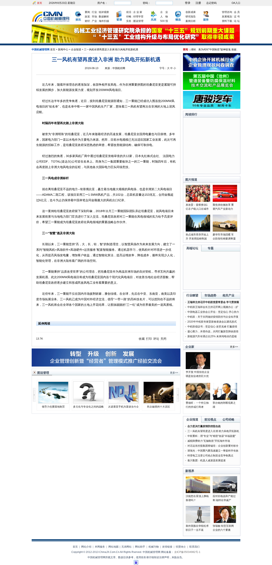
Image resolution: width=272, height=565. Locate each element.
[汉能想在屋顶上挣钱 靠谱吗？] (198, 492)
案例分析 (191, 21)
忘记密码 (211, 2)
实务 (128, 21)
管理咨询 (227, 12)
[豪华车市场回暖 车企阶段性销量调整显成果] (225, 230)
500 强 (164, 21)
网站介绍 (86, 546)
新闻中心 (63, 49)
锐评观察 (104, 12)
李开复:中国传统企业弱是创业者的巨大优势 (197, 376)
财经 (87, 21)
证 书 (237, 16)
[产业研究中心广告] (106, 365)
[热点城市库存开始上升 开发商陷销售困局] (198, 230)
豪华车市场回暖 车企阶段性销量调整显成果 (224, 238)
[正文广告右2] (211, 89)
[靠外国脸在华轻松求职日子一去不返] (198, 522)
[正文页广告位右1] (211, 70)
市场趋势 (210, 295)
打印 (149, 338)
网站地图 (113, 546)
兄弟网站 (126, 546)
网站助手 (140, 546)
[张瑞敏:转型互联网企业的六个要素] (225, 522)
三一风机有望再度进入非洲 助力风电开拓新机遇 (111, 49)
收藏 (142, 338)
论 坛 (237, 21)
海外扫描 (104, 21)
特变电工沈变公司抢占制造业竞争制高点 (210, 455)
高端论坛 (192, 248)
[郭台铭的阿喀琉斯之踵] (225, 399)
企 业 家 (137, 12)
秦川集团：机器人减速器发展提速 (206, 460)
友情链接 (167, 546)
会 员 (237, 12)
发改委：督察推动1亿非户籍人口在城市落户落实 (197, 208)
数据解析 (104, 16)
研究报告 (191, 16)
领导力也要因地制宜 (53, 406)
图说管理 (138, 21)
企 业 (164, 12)
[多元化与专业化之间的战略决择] (88, 402)
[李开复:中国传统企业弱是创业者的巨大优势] (198, 368)
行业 (94, 12)
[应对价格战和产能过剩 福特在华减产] (225, 492)
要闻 (87, 12)
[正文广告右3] (211, 107)
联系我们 (194, 546)
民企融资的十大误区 (158, 406)
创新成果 (191, 12)
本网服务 (100, 546)
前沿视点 (210, 419)
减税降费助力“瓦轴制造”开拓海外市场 (208, 440)
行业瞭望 (192, 295)
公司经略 (228, 419)
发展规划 (227, 16)
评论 (156, 338)
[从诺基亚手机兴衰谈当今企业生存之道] (123, 402)
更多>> (174, 372)
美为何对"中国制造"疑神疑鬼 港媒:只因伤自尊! (219, 49)
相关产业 (228, 295)
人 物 (164, 16)
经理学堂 (138, 16)
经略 (128, 16)
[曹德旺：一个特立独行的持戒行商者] (198, 399)
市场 (94, 16)
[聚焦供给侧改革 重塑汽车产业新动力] (225, 201)
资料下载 (227, 21)
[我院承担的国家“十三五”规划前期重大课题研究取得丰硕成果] (136, 42)
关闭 (163, 338)
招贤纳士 (181, 546)
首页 (39, 2)
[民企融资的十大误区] (158, 402)
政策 (87, 16)
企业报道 (76, 49)
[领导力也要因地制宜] (53, 402)
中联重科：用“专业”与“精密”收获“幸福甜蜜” (211, 436)
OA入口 (236, 2)
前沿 (128, 12)
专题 (211, 248)
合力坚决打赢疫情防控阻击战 (204, 426)
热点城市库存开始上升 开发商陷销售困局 (197, 238)
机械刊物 (154, 546)
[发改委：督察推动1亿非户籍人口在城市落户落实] (198, 201)
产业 (94, 21)
